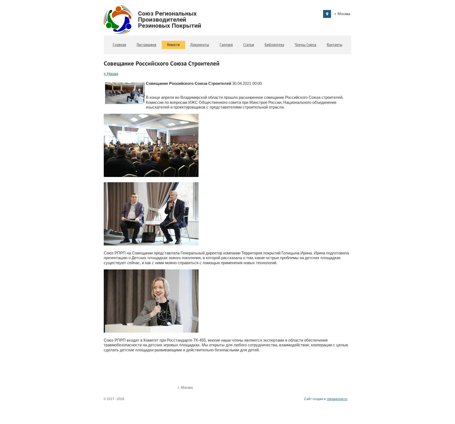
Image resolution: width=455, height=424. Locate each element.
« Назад (111, 73)
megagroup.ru (337, 399)
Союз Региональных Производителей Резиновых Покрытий (169, 20)
